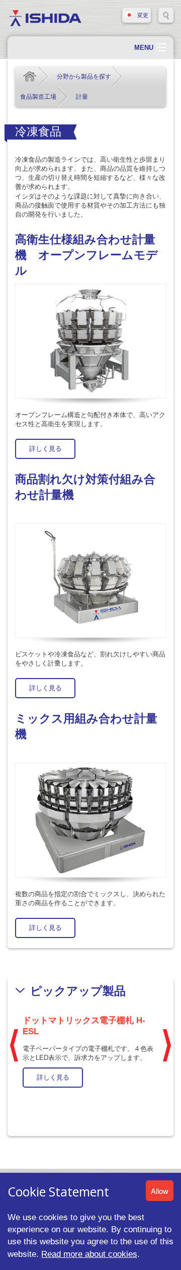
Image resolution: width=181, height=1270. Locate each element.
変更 (142, 15)
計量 (82, 96)
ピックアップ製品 (78, 991)
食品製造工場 (38, 96)
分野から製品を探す (84, 76)
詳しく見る (45, 448)
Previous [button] (14, 1045)
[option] (90, 1049)
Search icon (165, 15)
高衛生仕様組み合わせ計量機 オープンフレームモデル (86, 255)
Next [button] (167, 1045)
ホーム (29, 76)
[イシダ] (45, 17)
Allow (159, 1190)
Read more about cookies (89, 1254)
